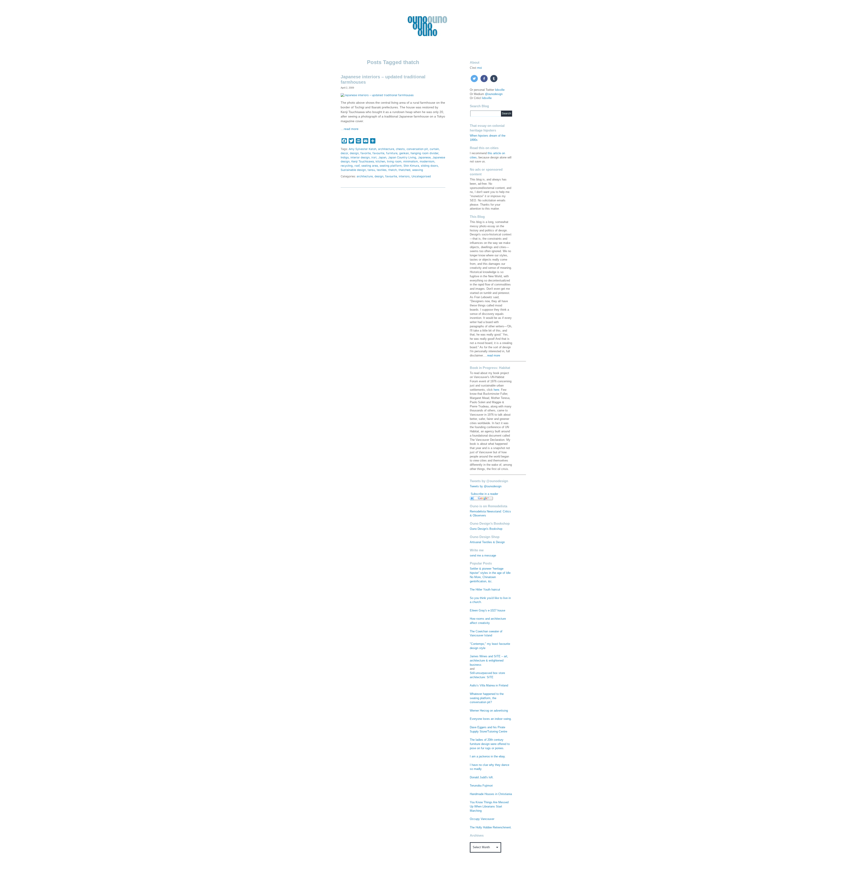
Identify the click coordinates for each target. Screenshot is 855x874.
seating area (369, 165)
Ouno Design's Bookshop (486, 528)
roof (357, 165)
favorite (365, 153)
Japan (382, 157)
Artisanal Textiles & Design (487, 542)
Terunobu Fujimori (481, 785)
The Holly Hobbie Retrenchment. (491, 827)
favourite (378, 153)
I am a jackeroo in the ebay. (488, 756)
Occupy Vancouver (482, 819)
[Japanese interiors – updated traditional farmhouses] (377, 95)
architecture (386, 149)
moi (479, 67)
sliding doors (429, 165)
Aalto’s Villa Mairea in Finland (489, 685)
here (496, 389)
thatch (392, 170)
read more (493, 355)
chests (400, 149)
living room (394, 161)
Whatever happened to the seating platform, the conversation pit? (487, 698)
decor (344, 153)
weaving (417, 170)
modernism (427, 161)
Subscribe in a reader (484, 494)
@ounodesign (494, 94)
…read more (349, 129)
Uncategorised (421, 176)
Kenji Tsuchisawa (362, 161)
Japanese (424, 157)
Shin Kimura (411, 165)
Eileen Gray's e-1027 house (487, 610)
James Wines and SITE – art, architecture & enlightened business (489, 660)
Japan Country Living (402, 157)
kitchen (380, 161)
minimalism (410, 161)
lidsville (500, 89)
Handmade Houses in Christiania (491, 794)
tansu (371, 170)
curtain (434, 149)
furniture (391, 153)
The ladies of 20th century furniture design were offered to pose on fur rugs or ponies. (490, 744)
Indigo (345, 157)
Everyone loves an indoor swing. (491, 718)
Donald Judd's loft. (482, 777)
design (354, 153)
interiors (404, 176)
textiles (382, 170)
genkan (404, 153)
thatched (404, 170)
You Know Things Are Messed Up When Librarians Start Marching (489, 806)
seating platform (391, 165)
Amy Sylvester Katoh (362, 149)
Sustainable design (353, 170)
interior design (360, 157)
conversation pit (417, 149)
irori (374, 157)
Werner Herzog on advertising (489, 710)
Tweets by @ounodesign (485, 486)
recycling (347, 165)
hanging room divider (424, 153)
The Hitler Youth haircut (485, 589)
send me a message (483, 555)
